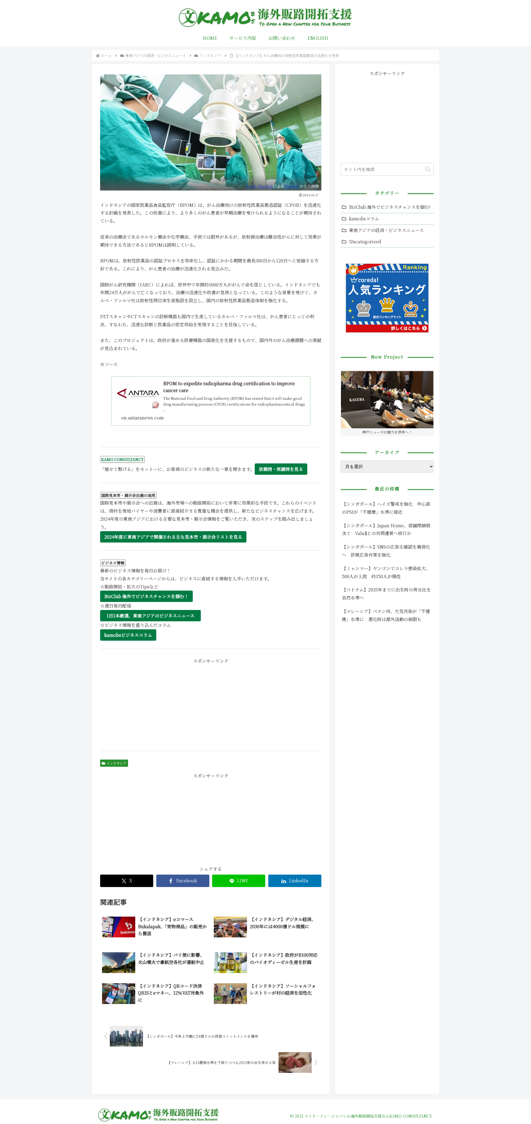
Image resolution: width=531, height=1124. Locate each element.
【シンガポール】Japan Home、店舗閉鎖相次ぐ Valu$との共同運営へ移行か (386, 529)
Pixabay (292, 186)
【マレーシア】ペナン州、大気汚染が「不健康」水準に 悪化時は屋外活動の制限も (386, 615)
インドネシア (116, 763)
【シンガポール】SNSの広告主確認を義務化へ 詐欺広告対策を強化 (386, 551)
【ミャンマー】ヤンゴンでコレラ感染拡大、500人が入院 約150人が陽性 (386, 572)
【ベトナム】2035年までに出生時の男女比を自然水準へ (386, 593)
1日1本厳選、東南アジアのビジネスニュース (150, 615)
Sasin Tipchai (259, 186)
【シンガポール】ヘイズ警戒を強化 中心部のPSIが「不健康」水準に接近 (386, 508)
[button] (428, 169)
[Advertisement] (210, 703)
